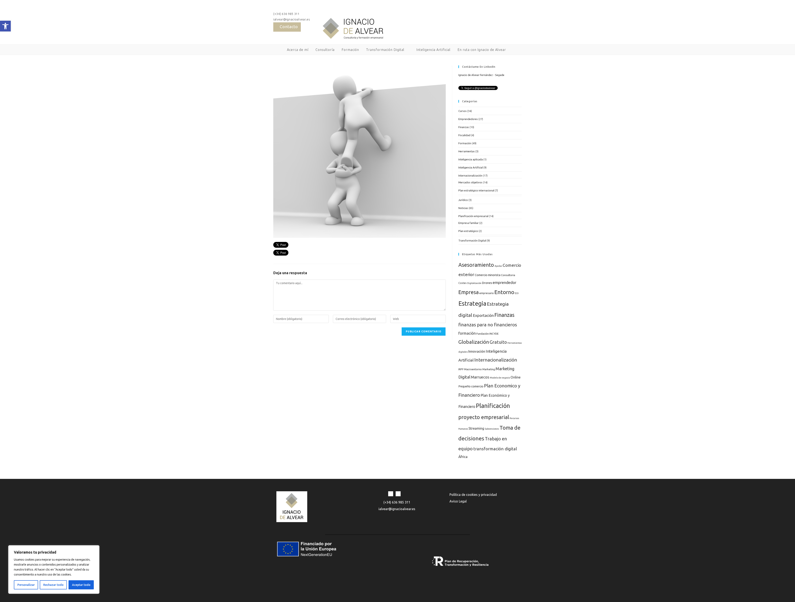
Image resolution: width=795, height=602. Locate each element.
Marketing (488, 369)
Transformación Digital (472, 240)
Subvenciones (492, 429)
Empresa (468, 292)
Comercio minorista (487, 275)
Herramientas (466, 151)
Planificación (493, 405)
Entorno (504, 292)
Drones (487, 283)
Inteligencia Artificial (470, 167)
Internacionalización (470, 175)
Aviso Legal (458, 501)
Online (515, 377)
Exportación (483, 315)
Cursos (462, 110)
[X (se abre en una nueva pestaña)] (513, 22)
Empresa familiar (468, 222)
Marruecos (480, 377)
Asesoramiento (476, 265)
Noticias (463, 208)
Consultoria (508, 275)
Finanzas (463, 127)
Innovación (476, 351)
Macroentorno (473, 369)
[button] (5, 26)
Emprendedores (468, 119)
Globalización (473, 342)
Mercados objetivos (470, 182)
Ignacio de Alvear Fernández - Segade (481, 74)
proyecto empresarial (483, 417)
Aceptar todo (81, 584)
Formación (464, 143)
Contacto (289, 26)
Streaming (476, 428)
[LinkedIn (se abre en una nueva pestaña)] (519, 22)
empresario (486, 293)
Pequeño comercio (470, 386)
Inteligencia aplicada (470, 159)
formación (467, 333)
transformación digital (495, 448)
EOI (517, 293)
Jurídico (463, 199)
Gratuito (498, 342)
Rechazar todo (53, 584)
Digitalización (474, 283)
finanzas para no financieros (487, 324)
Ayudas (498, 266)
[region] (53, 569)
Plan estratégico (468, 231)
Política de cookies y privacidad (473, 494)
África (462, 457)
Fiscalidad (464, 135)
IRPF (461, 369)
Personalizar (26, 584)
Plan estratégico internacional (476, 190)
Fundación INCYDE (487, 333)
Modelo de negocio (500, 377)
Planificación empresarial (473, 216)
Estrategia (472, 303)
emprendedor (504, 282)
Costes (462, 283)
